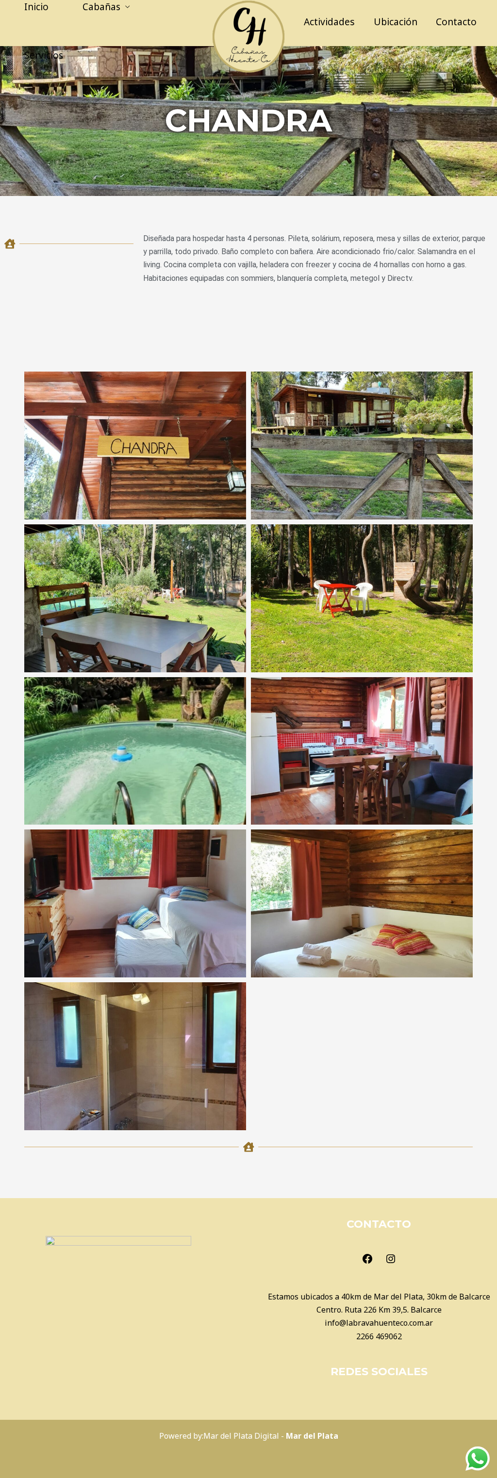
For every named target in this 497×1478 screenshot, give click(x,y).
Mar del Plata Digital (241, 1435)
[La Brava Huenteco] (248, 35)
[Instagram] (391, 1261)
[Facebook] (367, 1261)
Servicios (43, 55)
